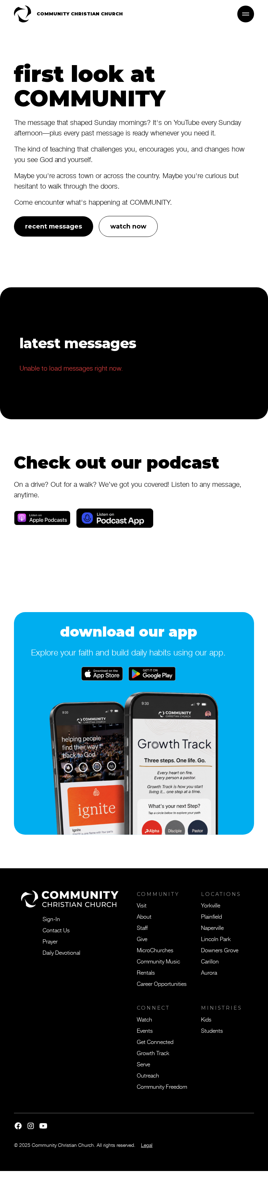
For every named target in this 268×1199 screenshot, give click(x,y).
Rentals (146, 972)
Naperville (212, 927)
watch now (128, 226)
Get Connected (155, 1041)
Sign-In (51, 918)
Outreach (148, 1075)
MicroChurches (155, 950)
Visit (142, 905)
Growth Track (153, 1053)
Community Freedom (162, 1086)
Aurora (209, 972)
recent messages (53, 226)
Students (212, 1030)
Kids (206, 1019)
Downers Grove (219, 950)
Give (142, 938)
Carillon (210, 961)
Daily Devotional (61, 952)
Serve (143, 1064)
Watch (144, 1019)
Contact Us (56, 930)
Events (145, 1030)
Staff (142, 927)
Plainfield (211, 916)
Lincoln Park (216, 938)
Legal (146, 1145)
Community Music (158, 961)
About (144, 916)
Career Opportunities (162, 983)
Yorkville (210, 905)
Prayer (50, 941)
